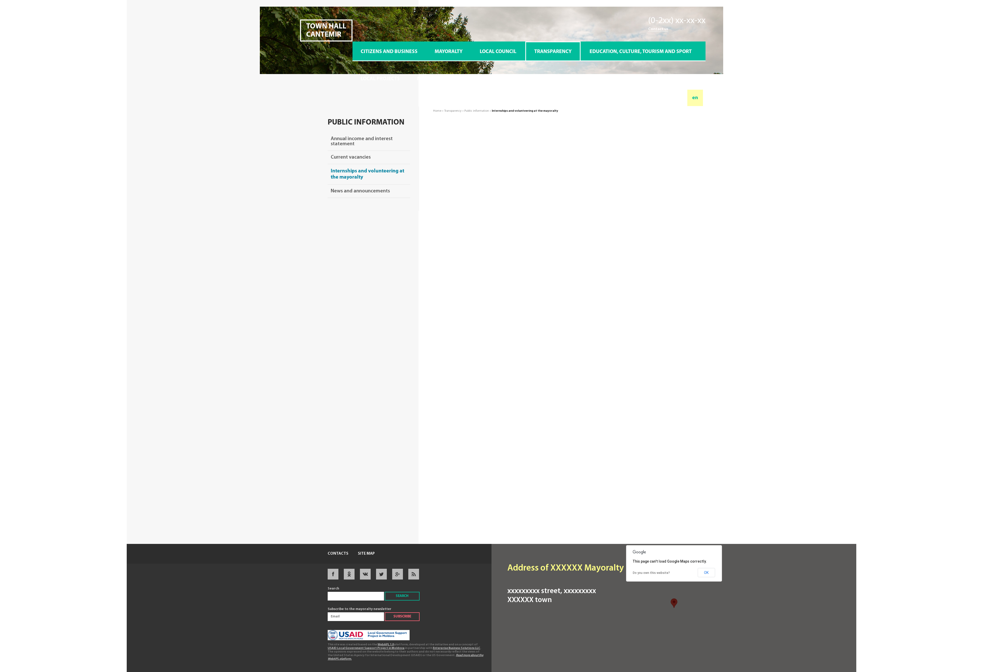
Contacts (338, 554)
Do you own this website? (651, 573)
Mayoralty (449, 51)
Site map (366, 554)
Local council (498, 51)
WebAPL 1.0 (386, 644)
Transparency (553, 51)
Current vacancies (351, 157)
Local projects (380, 78)
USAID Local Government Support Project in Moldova (366, 648)
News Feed (430, 78)
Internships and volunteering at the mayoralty (367, 174)
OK (706, 573)
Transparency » (454, 110)
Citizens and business (389, 51)
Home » (438, 110)
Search (333, 589)
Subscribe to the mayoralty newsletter (359, 609)
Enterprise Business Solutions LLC (456, 648)
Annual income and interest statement (362, 141)
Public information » (478, 110)
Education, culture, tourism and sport (641, 51)
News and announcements (360, 191)
